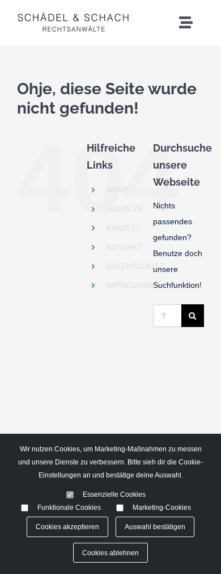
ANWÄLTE (124, 208)
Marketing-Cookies (162, 507)
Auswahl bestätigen (155, 526)
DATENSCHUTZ (135, 266)
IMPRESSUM (130, 285)
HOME (118, 189)
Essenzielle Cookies (114, 494)
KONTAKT (124, 247)
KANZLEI (122, 227)
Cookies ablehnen (110, 552)
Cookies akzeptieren (67, 526)
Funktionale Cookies (69, 507)
